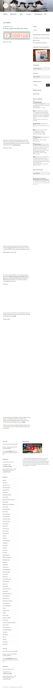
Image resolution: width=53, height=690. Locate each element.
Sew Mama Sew (6, 610)
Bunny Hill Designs (6, 509)
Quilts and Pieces (6, 596)
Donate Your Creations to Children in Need (40, 119)
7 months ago (42, 107)
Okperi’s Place (6, 567)
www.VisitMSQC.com (9, 451)
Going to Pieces (6, 528)
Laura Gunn (5, 550)
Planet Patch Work (7, 579)
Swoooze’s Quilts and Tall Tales (9, 622)
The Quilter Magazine (7, 629)
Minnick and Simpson (7, 557)
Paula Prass (5, 576)
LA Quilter (5, 547)
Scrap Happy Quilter (7, 605)
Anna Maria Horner (7, 487)
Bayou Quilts (5, 497)
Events (21, 14)
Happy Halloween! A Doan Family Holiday (41, 37)
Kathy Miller (5, 545)
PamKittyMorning (6, 569)
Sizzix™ (10, 247)
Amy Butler (5, 482)
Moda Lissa (5, 562)
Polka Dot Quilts (6, 581)
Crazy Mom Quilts (6, 518)
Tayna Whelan (6, 624)
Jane (26, 276)
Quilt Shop (5, 14)
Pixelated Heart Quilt (36, 107)
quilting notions (16, 144)
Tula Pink (5, 639)
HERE (14, 316)
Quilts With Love (6, 598)
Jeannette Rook (38, 102)
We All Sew (5, 644)
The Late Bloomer (6, 627)
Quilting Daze (5, 591)
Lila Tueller (5, 552)
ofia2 (16, 276)
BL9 (4, 278)
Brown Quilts (5, 506)
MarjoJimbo (37, 123)
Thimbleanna (5, 634)
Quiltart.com (5, 584)
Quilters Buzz (5, 586)
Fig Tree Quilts (6, 523)
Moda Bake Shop (6, 559)
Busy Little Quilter (6, 514)
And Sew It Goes (6, 485)
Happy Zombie (6, 531)
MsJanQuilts (5, 564)
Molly (23, 276)
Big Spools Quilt (36, 40)
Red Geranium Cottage (7, 600)
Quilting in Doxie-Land (7, 593)
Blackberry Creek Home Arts (9, 499)
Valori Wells (5, 641)
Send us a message (8, 466)
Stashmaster (5, 620)
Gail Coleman (38, 137)
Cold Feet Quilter (6, 516)
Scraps (4, 608)
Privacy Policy (6, 687)
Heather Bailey (6, 533)
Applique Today (6, 490)
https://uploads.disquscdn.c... (41, 103)
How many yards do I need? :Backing (39, 125)
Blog (45, 14)
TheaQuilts (5, 632)
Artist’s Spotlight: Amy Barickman (40, 42)
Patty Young (5, 574)
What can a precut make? (37, 134)
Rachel (19, 276)
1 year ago (43, 134)
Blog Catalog (5, 502)
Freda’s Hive (5, 526)
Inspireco (5, 535)
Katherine (11, 276)
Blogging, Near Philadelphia (8, 504)
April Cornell (5, 492)
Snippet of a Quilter (7, 617)
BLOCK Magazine (38, 14)
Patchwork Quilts (6, 572)
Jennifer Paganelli (6, 540)
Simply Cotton (6, 615)
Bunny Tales (5, 511)
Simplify (4, 612)
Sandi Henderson (6, 603)
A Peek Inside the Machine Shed (15, 28)
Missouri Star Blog (25, 5)
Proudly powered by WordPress (16, 687)
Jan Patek (5, 538)
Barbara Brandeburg (7, 494)
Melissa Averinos (6, 555)
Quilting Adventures (7, 588)
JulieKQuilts (5, 543)
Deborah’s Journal (6, 521)
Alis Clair (4, 480)
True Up (4, 637)
